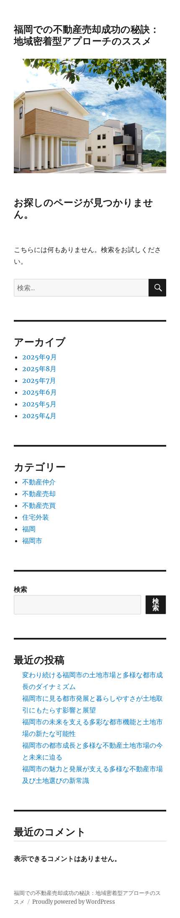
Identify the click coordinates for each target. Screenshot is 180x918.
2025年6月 (39, 392)
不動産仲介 (39, 482)
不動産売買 (39, 505)
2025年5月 (39, 404)
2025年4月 (39, 415)
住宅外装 (35, 517)
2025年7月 (39, 380)
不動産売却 (39, 493)
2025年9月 (39, 357)
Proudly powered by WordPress (73, 901)
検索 (20, 589)
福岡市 (32, 540)
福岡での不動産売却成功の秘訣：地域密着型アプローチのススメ (86, 35)
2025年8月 (39, 368)
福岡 (29, 529)
